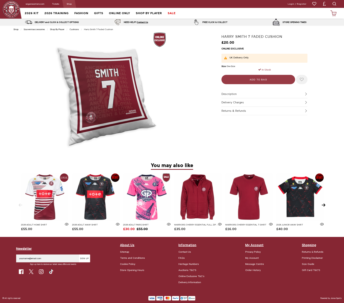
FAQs (181, 257)
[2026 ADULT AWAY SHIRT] (96, 197)
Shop (69, 3)
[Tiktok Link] (51, 271)
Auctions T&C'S (187, 269)
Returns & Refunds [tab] (233, 110)
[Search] (334, 4)
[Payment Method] (164, 298)
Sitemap (124, 251)
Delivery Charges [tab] (232, 102)
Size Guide (308, 263)
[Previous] (20, 205)
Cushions (74, 29)
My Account (252, 257)
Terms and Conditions (132, 257)
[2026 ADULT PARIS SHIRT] (147, 197)
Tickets (55, 3)
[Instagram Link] (41, 271)
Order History (253, 269)
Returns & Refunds (312, 251)
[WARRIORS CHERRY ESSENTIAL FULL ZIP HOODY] (198, 197)
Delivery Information (189, 282)
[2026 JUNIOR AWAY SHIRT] (300, 197)
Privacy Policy (253, 251)
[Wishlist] (314, 4)
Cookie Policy (127, 263)
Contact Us (142, 22)
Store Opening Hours (132, 269)
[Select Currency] (324, 4)
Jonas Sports (336, 298)
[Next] (323, 205)
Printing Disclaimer (312, 257)
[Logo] (11, 9)
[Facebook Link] (21, 271)
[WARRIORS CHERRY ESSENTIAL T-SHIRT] (249, 197)
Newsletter (24, 248)
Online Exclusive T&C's (191, 276)
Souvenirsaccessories (34, 29)
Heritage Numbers (188, 263)
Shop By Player (57, 29)
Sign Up (84, 258)
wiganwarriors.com (35, 3)
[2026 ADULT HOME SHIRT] (44, 197)
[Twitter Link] (31, 271)
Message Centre (254, 263)
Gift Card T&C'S (311, 269)
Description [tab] (229, 94)
